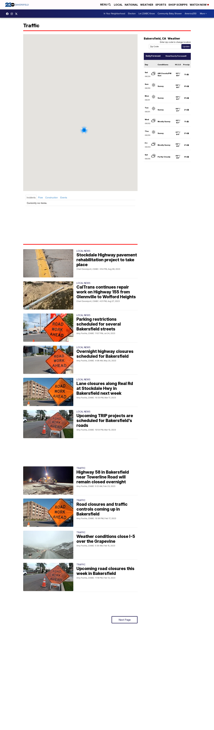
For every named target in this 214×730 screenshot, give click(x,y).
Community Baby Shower (170, 13)
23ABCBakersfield (8, 14)
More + (203, 13)
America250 (190, 13)
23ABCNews (12, 14)
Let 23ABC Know (146, 13)
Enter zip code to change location (175, 42)
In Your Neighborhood (114, 13)
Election (132, 13)
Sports (160, 4)
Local (118, 4)
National (131, 4)
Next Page (125, 619)
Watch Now (198, 4)
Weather (146, 4)
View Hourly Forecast (175, 56)
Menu (104, 4)
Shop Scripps (178, 4)
